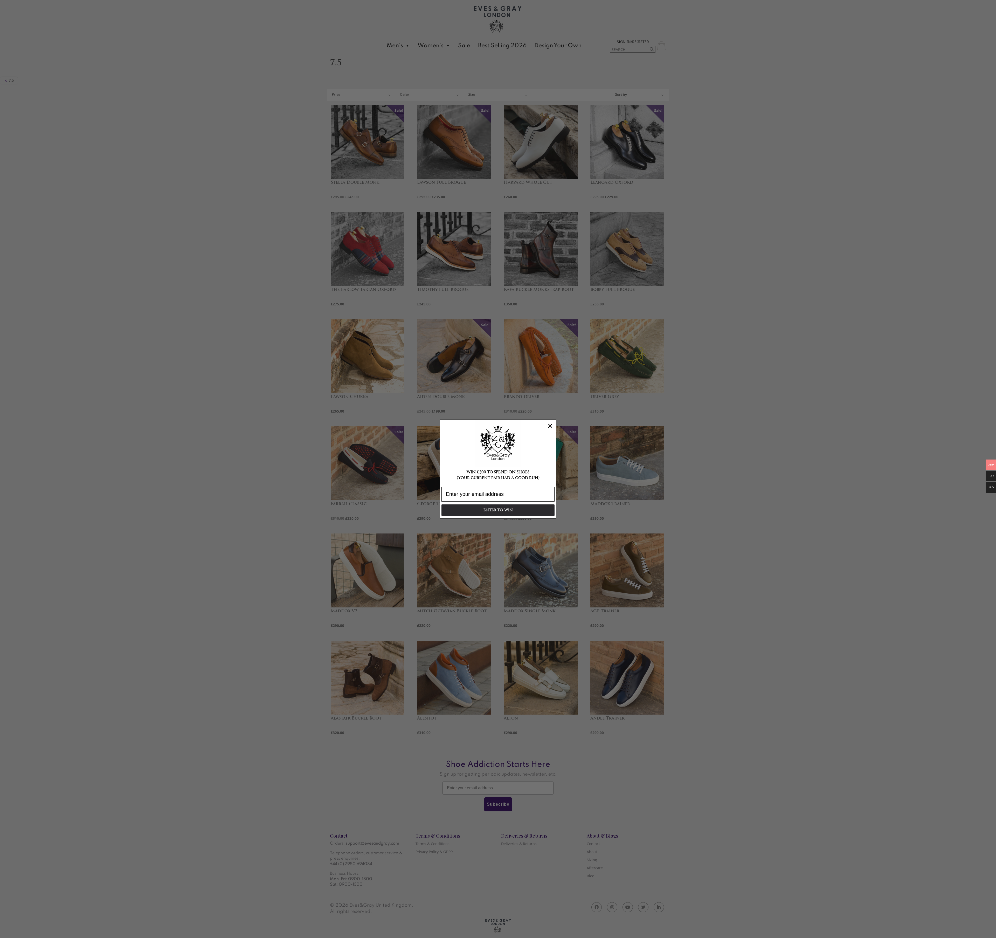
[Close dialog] (550, 426)
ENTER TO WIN (498, 510)
